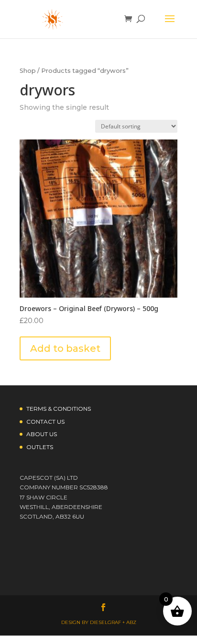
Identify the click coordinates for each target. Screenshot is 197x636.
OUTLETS (39, 447)
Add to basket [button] (65, 348)
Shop (28, 70)
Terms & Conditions (58, 408)
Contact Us (45, 421)
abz (131, 622)
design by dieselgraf (91, 622)
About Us (41, 434)
